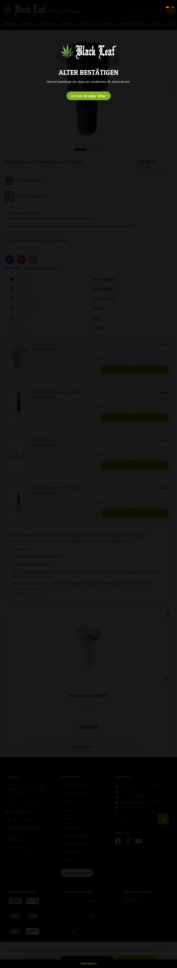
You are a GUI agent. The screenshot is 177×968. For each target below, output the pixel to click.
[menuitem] (168, 3)
